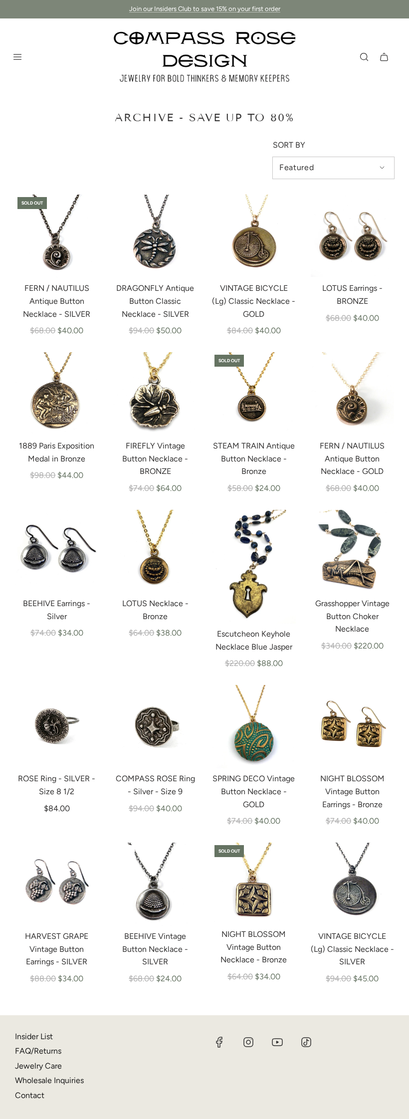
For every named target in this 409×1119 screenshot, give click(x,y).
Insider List (34, 1036)
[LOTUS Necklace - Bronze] (156, 552)
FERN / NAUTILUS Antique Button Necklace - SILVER (56, 300)
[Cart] (384, 56)
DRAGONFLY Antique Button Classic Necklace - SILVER (155, 300)
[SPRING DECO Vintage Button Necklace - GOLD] (254, 727)
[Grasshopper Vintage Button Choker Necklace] (353, 552)
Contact (29, 1095)
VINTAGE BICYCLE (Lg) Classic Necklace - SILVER (352, 948)
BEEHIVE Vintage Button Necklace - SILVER (155, 948)
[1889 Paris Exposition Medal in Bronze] (57, 394)
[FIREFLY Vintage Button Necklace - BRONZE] (156, 394)
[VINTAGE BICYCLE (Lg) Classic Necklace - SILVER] (353, 884)
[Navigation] (17, 56)
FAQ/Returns (38, 1051)
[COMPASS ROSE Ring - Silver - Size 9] (156, 727)
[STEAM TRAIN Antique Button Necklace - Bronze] (254, 394)
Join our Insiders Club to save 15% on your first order (204, 8)
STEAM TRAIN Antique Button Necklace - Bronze (254, 458)
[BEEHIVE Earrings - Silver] (57, 552)
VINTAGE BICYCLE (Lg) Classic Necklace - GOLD (253, 300)
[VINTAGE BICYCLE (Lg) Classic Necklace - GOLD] (254, 236)
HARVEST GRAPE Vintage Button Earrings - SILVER (56, 948)
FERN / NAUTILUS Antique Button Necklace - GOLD (352, 458)
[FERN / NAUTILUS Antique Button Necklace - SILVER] (57, 236)
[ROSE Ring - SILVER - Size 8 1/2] (57, 727)
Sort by (289, 145)
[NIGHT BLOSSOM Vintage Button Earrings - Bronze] (353, 727)
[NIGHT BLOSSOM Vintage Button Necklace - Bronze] (254, 883)
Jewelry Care (38, 1066)
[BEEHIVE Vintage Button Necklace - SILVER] (156, 884)
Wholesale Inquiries (49, 1080)
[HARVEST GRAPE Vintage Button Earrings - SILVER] (57, 884)
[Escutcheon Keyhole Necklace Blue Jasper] (254, 567)
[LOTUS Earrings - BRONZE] (353, 236)
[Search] (364, 56)
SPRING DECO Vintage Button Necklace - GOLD (253, 791)
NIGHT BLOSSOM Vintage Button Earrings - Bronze (352, 791)
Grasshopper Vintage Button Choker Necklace (352, 616)
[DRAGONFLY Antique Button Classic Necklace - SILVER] (156, 236)
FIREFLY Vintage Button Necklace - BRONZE (155, 458)
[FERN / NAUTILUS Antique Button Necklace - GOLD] (353, 394)
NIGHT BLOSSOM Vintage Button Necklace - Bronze (253, 946)
